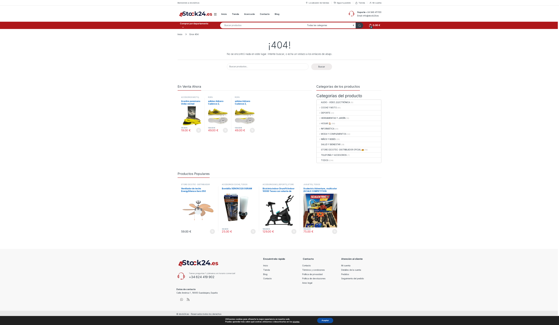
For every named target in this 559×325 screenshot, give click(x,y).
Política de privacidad (312, 274)
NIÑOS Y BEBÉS (328, 139)
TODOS (324, 160)
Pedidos (345, 274)
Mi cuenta (377, 3)
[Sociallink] (181, 299)
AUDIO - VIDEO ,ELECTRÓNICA (335, 102)
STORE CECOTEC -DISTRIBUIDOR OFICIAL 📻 (342, 149)
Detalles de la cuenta (351, 270)
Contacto (265, 14)
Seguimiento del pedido (352, 278)
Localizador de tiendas (319, 3)
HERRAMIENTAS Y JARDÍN (333, 118)
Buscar (321, 66)
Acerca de (249, 14)
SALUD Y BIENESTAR (330, 144)
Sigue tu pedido (344, 3)
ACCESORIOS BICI (270, 184)
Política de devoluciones (314, 278)
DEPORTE (325, 113)
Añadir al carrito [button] (198, 130)
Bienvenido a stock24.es (188, 3)
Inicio (224, 14)
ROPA (210, 97)
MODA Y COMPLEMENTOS (333, 134)
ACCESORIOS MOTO (190, 97)
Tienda (362, 3)
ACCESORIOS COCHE (231, 184)
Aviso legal (307, 283)
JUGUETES (308, 184)
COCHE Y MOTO (329, 107)
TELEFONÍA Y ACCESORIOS (334, 155)
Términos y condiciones (313, 270)
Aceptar (325, 320)
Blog (277, 14)
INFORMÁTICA (327, 128)
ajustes (296, 321)
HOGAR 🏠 (326, 123)
